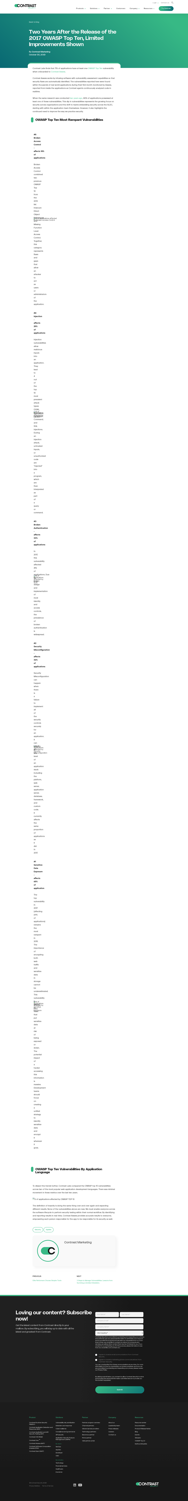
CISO (57, 1455)
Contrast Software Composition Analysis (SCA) (40, 1447)
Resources (148, 8)
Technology (59, 1463)
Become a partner (88, 1434)
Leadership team (114, 1425)
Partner (107, 8)
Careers (111, 1431)
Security (38, 1229)
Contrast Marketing (41, 52)
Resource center (140, 1422)
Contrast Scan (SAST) (36, 1451)
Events (137, 1434)
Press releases (113, 1428)
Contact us (165, 3)
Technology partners (89, 1431)
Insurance (59, 1472)
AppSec (48, 1229)
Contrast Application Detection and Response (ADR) (41, 1428)
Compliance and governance (65, 1431)
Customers (120, 8)
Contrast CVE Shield (36, 1437)
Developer (59, 1452)
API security (60, 1434)
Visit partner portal (88, 1441)
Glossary (138, 1437)
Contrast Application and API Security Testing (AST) (38, 1433)
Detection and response (64, 1425)
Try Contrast (166, 8)
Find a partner (86, 1437)
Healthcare (59, 1469)
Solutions (93, 8)
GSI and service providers (90, 1428)
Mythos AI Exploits (141, 1444)
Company (134, 8)
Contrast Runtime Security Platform (38, 1423)
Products (80, 8)
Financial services (61, 1466)
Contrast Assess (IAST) (37, 1443)
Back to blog (34, 22)
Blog (136, 1431)
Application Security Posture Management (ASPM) (65, 1438)
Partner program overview (91, 1422)
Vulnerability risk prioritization (65, 1422)
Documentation (140, 1425)
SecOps (58, 1446)
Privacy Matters (34, 1486)
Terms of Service (47, 1486)
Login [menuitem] (155, 3)
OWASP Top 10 (140, 1441)
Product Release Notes (142, 1428)
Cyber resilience (61, 1428)
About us (111, 1422)
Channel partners (88, 1425)
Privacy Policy (102, 1370)
